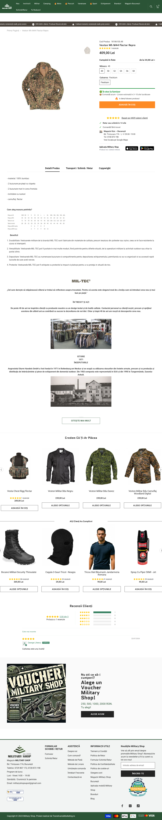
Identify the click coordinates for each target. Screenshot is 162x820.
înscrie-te (138, 773)
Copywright (104, 168)
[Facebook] (122, 806)
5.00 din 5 (64, 617)
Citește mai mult (81, 421)
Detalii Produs (52, 168)
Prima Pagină (13, 30)
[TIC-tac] (138, 806)
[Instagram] (130, 806)
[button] (105, 48)
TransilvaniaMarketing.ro (64, 816)
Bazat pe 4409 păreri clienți (135, 118)
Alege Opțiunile (60, 505)
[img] (28, 639)
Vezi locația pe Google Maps (116, 140)
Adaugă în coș (127, 105)
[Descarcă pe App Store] (131, 148)
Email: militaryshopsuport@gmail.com (24, 783)
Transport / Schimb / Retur (79, 168)
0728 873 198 (112, 137)
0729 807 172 (21, 768)
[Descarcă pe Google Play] (147, 148)
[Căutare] (151, 6)
